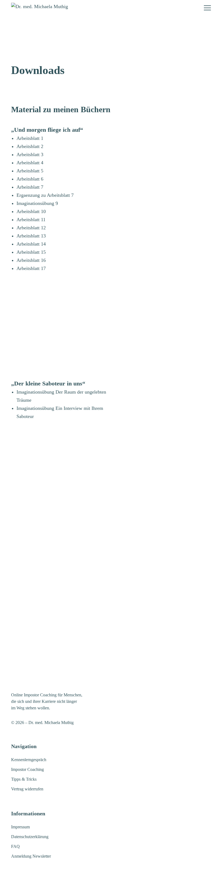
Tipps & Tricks (24, 779)
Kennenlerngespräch (28, 759)
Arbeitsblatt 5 (30, 170)
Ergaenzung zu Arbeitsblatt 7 (45, 195)
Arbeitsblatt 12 (31, 227)
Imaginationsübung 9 (37, 203)
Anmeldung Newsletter (31, 856)
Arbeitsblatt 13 (31, 236)
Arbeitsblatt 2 (30, 146)
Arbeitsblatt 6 (30, 179)
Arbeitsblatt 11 (31, 219)
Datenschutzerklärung (29, 836)
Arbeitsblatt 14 (31, 244)
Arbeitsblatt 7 (30, 187)
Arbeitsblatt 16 (31, 260)
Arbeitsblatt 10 (31, 211)
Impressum (20, 827)
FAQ (15, 846)
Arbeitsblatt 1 (30, 138)
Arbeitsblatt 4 (30, 162)
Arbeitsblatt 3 (30, 154)
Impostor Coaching (27, 769)
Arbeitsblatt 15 (31, 252)
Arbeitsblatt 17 (31, 268)
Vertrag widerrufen (27, 789)
